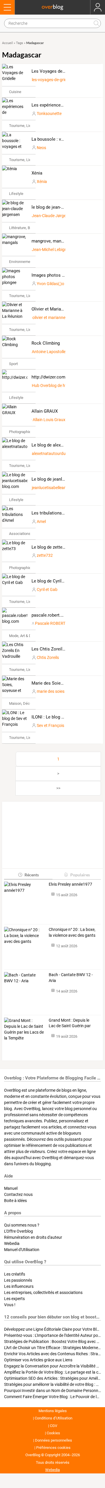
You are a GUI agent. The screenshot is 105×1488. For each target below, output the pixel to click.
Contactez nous (18, 1194)
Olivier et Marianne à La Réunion (63, 309)
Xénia (37, 173)
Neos (41, 147)
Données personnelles (53, 1440)
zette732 (45, 555)
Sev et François (50, 725)
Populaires (80, 874)
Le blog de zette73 (49, 547)
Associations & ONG (26, 533)
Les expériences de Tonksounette (64, 105)
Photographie (20, 432)
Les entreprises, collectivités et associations (43, 1292)
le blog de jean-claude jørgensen (63, 207)
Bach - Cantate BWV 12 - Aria (71, 977)
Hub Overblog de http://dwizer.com (63, 385)
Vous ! (9, 1304)
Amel (41, 521)
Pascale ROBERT (50, 623)
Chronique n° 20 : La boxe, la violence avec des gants (72, 932)
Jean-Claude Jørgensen (53, 215)
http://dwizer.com (48, 377)
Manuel (11, 1188)
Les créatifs (14, 1274)
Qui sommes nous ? (21, 1225)
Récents (31, 874)
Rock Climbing (46, 343)
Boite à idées (15, 1200)
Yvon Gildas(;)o (50, 283)
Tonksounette (49, 113)
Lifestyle (16, 193)
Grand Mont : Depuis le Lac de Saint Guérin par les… (70, 1023)
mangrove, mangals (50, 241)
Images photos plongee (54, 275)
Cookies (53, 1433)
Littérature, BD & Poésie (28, 228)
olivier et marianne (48, 317)
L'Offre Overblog (18, 1231)
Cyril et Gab (47, 589)
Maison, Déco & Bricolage (30, 703)
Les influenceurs (19, 1286)
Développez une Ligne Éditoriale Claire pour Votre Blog (52, 1329)
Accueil (7, 43)
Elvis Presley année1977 (70, 884)
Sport (13, 364)
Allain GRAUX (45, 411)
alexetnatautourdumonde (55, 453)
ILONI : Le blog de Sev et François (64, 717)
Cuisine (15, 92)
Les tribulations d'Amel (54, 513)
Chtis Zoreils (48, 657)
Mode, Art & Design (25, 636)
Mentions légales (52, 1411)
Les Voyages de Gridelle (55, 71)
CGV (53, 1426)
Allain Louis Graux (49, 419)
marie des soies (50, 691)
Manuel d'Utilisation (21, 1249)
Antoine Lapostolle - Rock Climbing (63, 351)
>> (58, 788)
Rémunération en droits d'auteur (33, 1237)
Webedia (12, 1243)
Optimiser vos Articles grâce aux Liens (38, 1360)
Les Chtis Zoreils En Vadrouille (62, 649)
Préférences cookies (53, 1447)
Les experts (14, 1298)
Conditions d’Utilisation (53, 1418)
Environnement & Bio (26, 261)
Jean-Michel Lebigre (50, 249)
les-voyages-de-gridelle (52, 79)
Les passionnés (18, 1280)
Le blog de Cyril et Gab (53, 581)
